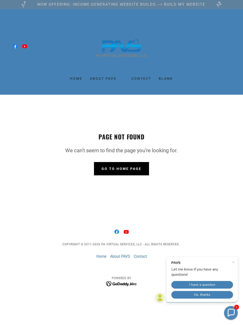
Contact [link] (141, 78)
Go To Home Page (121, 169)
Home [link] (76, 78)
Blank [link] (166, 78)
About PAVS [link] (103, 78)
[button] (231, 313)
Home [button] (101, 256)
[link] (15, 46)
